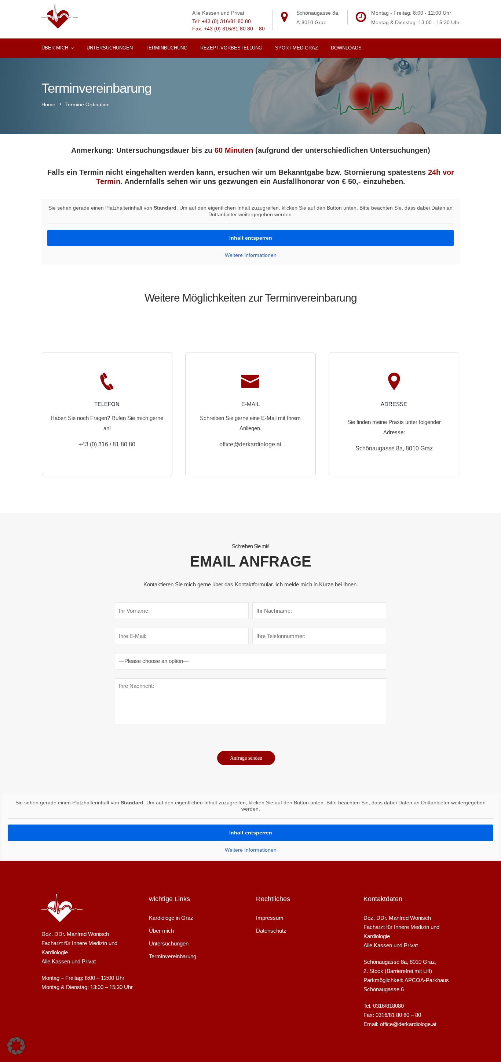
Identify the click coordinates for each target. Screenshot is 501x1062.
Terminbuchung (166, 48)
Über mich (54, 48)
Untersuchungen (110, 48)
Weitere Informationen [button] (251, 255)
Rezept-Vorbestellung (231, 48)
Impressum (270, 918)
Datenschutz (271, 931)
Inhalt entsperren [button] (250, 238)
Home (48, 104)
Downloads (346, 48)
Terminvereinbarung (172, 956)
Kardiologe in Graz (171, 918)
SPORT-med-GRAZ (296, 48)
